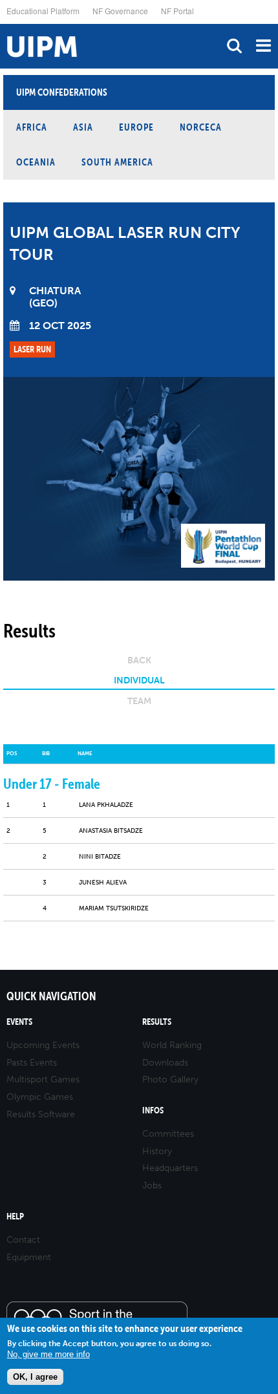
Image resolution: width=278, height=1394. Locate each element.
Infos (153, 1110)
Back (139, 660)
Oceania (36, 162)
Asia (83, 127)
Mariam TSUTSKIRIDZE (114, 908)
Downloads (165, 1062)
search (234, 45)
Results (156, 1021)
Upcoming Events (43, 1045)
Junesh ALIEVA (103, 882)
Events (19, 1021)
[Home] (3, 24)
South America (117, 162)
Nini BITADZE (100, 857)
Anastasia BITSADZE (111, 831)
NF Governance (120, 10)
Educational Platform (43, 10)
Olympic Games (39, 1096)
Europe (136, 127)
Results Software (40, 1114)
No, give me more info (48, 1354)
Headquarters (170, 1168)
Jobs (152, 1185)
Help (15, 1216)
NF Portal (177, 10)
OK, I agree (35, 1377)
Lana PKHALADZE (106, 805)
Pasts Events (31, 1062)
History (157, 1151)
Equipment (28, 1257)
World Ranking (172, 1045)
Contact (23, 1239)
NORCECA (201, 127)
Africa (31, 127)
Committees (168, 1133)
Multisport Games (43, 1079)
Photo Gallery (170, 1079)
